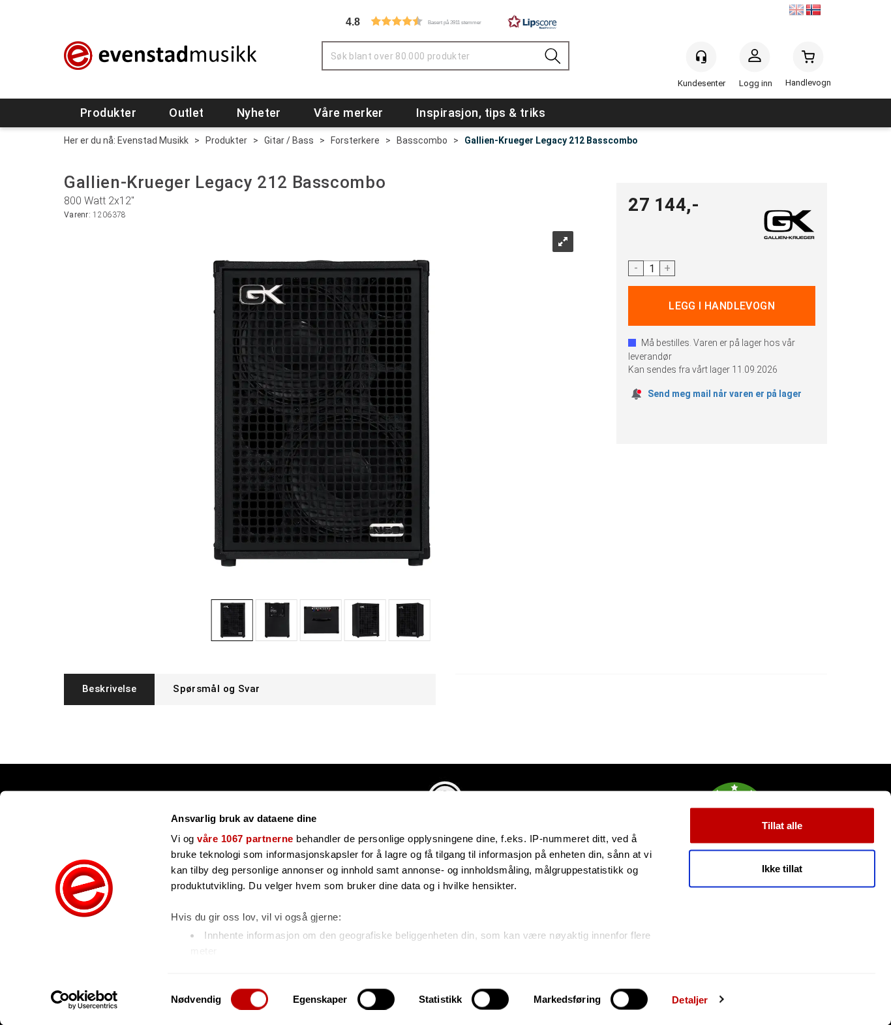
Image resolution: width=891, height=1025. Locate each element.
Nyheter (259, 112)
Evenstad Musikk (153, 140)
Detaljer (690, 999)
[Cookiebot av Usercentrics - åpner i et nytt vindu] (84, 999)
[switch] (376, 998)
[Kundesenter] (701, 56)
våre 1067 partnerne (245, 838)
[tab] (109, 689)
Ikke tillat (782, 868)
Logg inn (754, 59)
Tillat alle (782, 825)
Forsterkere (355, 140)
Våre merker (349, 112)
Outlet (186, 112)
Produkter (108, 112)
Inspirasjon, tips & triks (480, 112)
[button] (445, 21)
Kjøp (721, 306)
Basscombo (422, 140)
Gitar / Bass (289, 140)
